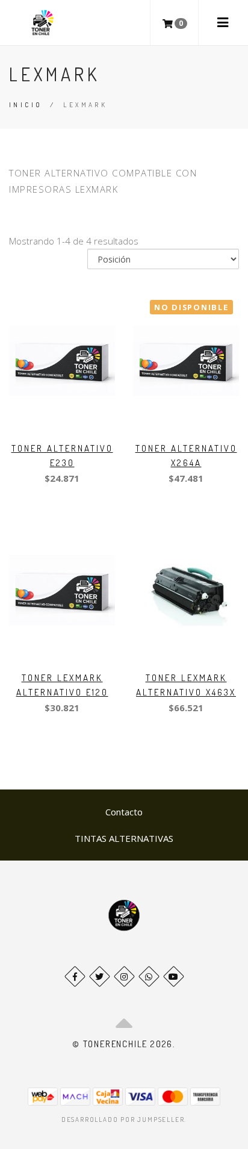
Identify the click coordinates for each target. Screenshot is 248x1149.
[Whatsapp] (149, 976)
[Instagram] (124, 976)
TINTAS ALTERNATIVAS (124, 838)
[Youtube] (173, 976)
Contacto (124, 812)
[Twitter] (99, 976)
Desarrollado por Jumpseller (123, 1119)
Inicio (25, 105)
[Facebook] (74, 976)
